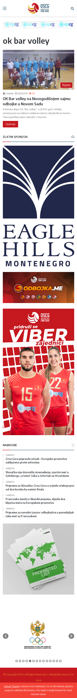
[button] (5, 636)
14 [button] (60, 661)
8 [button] (40, 661)
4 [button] (27, 661)
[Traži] (72, 9)
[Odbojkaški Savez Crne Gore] (38, 8)
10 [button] (47, 661)
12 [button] (54, 661)
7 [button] (37, 661)
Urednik (9, 93)
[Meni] (5, 9)
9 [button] (43, 661)
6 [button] (33, 661)
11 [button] (50, 661)
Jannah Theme (11, 686)
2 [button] (20, 661)
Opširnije (10, 124)
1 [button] (17, 661)
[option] (37, 634)
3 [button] (23, 661)
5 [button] (30, 661)
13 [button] (57, 661)
